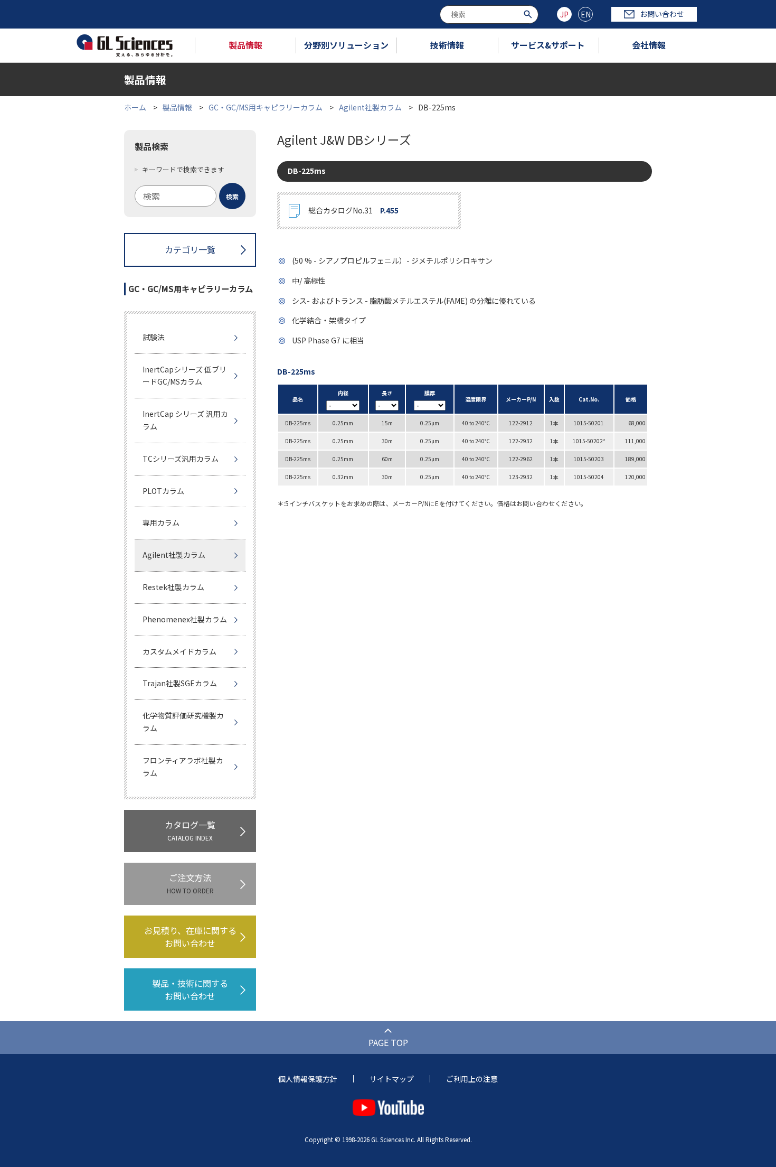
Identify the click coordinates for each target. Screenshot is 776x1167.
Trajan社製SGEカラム (180, 683)
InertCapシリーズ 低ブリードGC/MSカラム (184, 375)
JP (564, 14)
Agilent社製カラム (370, 107)
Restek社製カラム (173, 587)
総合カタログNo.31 (353, 210)
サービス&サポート (548, 45)
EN (586, 14)
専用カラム (161, 522)
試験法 (154, 337)
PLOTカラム (163, 491)
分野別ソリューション (346, 45)
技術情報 (447, 45)
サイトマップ (392, 1078)
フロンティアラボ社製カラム (183, 766)
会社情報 (649, 45)
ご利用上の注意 (472, 1078)
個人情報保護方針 (307, 1078)
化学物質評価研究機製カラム (183, 721)
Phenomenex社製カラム (185, 619)
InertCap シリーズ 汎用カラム (185, 420)
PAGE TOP (388, 1042)
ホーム (135, 107)
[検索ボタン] (529, 13)
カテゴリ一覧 (190, 249)
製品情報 (245, 45)
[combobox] (489, 14)
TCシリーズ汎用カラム (181, 458)
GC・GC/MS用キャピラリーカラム (266, 107)
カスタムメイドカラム (179, 651)
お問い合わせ (662, 13)
